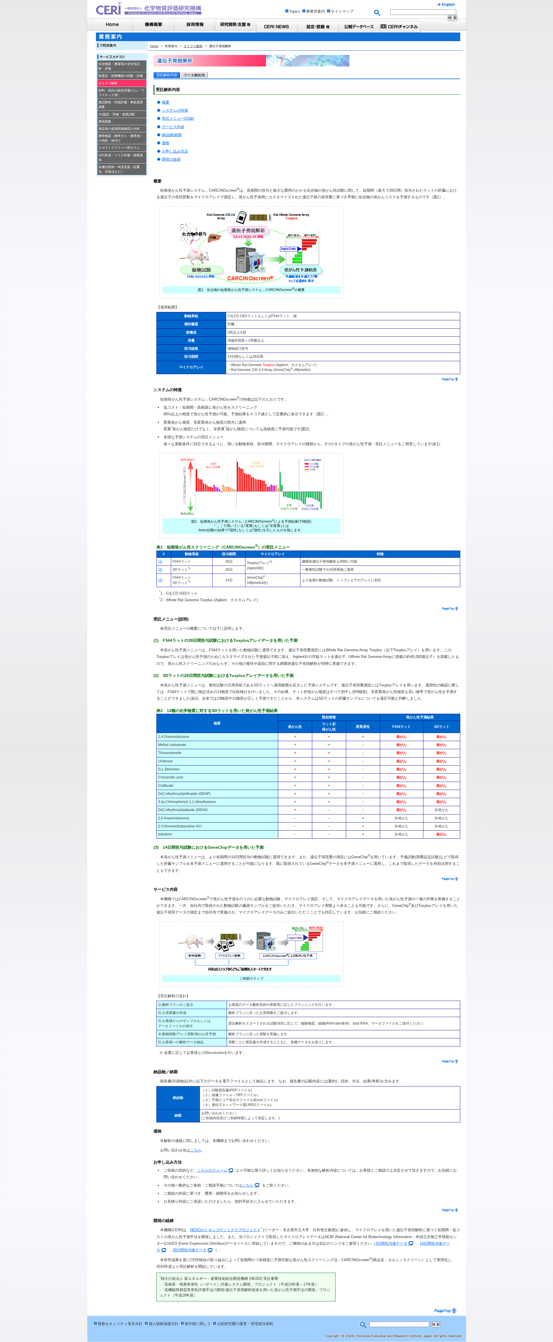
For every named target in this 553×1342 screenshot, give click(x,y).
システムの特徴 (175, 110)
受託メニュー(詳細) (178, 118)
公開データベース (359, 27)
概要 (165, 102)
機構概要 (153, 24)
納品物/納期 (172, 135)
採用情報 (194, 24)
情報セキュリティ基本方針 (120, 1324)
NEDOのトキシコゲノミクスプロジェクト (225, 1230)
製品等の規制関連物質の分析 (119, 128)
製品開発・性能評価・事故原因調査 (121, 104)
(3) (160, 580)
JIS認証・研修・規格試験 (117, 114)
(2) (160, 569)
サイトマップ (342, 11)
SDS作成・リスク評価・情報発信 (121, 157)
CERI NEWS (276, 27)
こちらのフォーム (212, 1170)
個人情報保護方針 (164, 1324)
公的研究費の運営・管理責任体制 (245, 1324)
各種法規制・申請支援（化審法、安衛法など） (119, 169)
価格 (165, 143)
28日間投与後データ (190, 1250)
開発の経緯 (171, 159)
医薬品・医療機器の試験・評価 (121, 75)
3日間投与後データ (391, 1243)
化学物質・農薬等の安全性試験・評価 (119, 66)
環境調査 (105, 121)
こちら (195, 1150)
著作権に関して (198, 1324)
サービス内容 (173, 127)
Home (111, 24)
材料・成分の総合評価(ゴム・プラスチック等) (121, 93)
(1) (160, 561)
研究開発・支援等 (235, 24)
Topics (294, 11)
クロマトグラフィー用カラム (119, 147)
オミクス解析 (108, 83)
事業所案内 (315, 11)
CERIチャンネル (400, 27)
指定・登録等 (317, 27)
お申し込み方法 (175, 151)
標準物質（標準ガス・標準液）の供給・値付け (121, 138)
